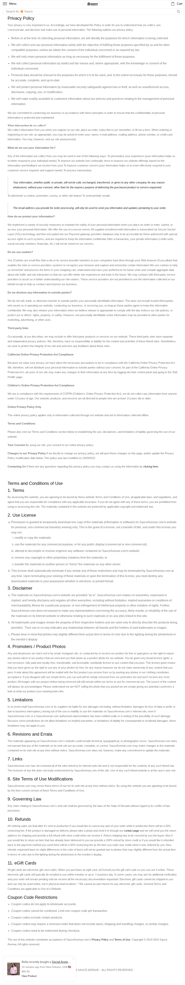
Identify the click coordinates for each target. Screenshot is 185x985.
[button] (9, 4)
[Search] (178, 11)
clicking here (150, 466)
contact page (131, 830)
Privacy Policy (100, 939)
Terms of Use (122, 939)
